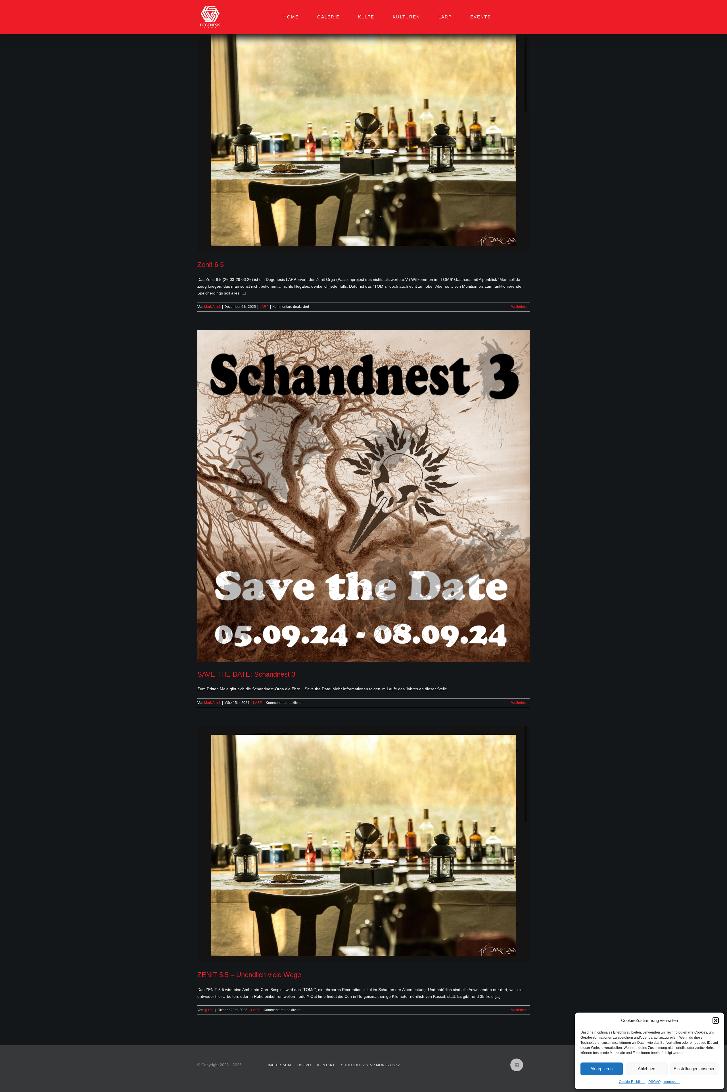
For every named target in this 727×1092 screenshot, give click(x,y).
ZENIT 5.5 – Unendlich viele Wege (249, 975)
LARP (264, 307)
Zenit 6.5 (210, 264)
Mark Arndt (212, 307)
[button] (715, 1020)
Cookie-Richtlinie (632, 1082)
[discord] (516, 1065)
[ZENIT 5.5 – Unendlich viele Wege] (363, 844)
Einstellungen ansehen (694, 1068)
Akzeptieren (601, 1068)
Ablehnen (646, 1068)
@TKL (209, 1010)
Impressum (671, 1082)
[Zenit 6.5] (363, 134)
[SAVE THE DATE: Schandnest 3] (363, 496)
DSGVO (654, 1082)
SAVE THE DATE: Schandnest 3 (246, 674)
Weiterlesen (520, 307)
